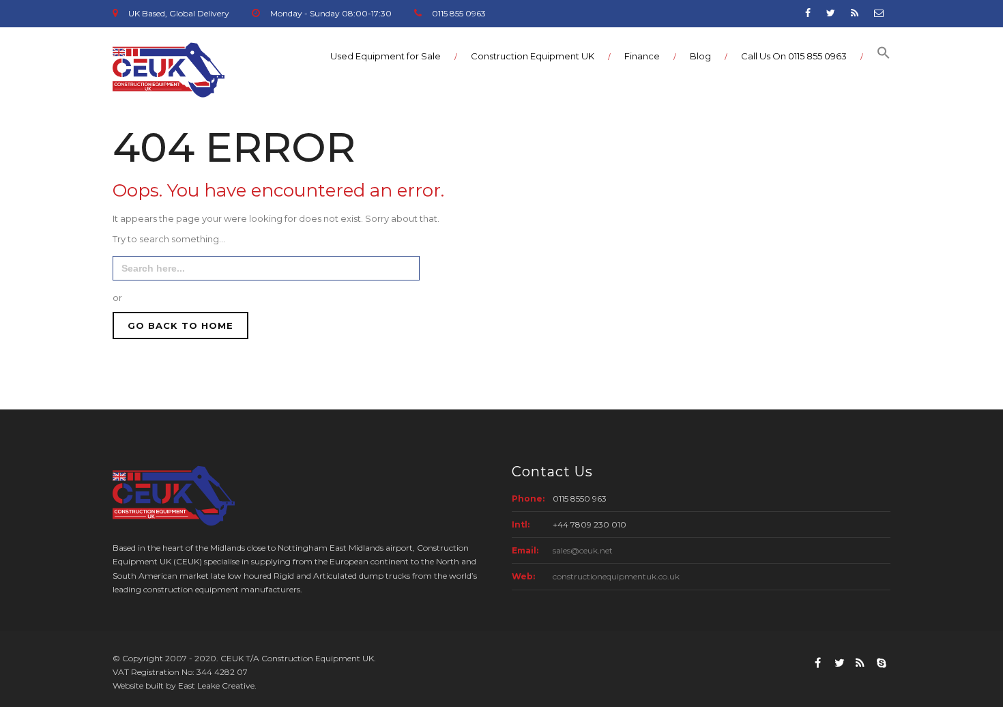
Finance (642, 55)
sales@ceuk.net (583, 550)
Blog (700, 55)
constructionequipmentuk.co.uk (616, 576)
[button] (876, 56)
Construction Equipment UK (532, 55)
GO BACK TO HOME (180, 325)
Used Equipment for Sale (385, 55)
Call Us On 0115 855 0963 (794, 55)
